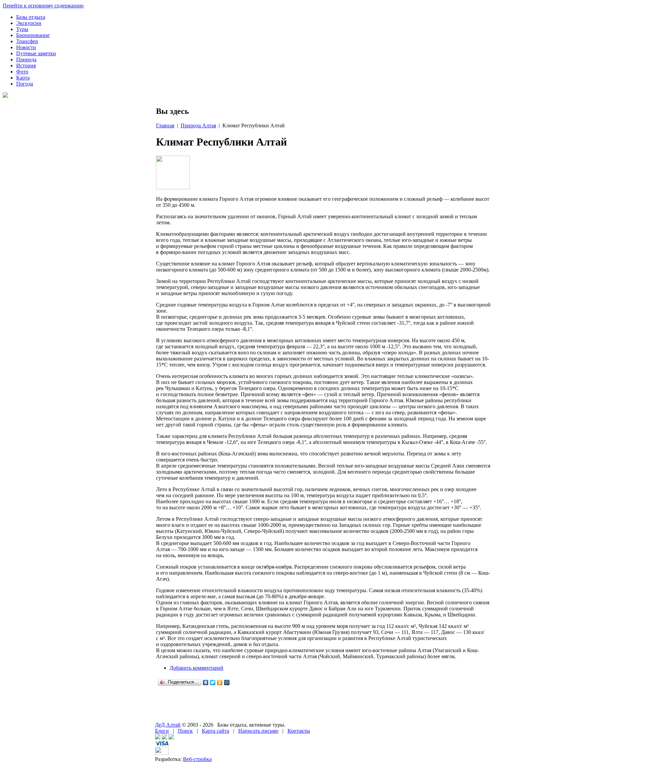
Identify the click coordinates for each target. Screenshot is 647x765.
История (26, 65)
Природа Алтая (198, 125)
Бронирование (33, 35)
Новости (26, 47)
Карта (23, 78)
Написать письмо (258, 731)
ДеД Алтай (168, 725)
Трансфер (27, 41)
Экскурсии (28, 23)
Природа (26, 59)
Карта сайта (215, 731)
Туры (22, 29)
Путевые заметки (36, 53)
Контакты (298, 731)
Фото (22, 71)
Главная (165, 125)
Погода (24, 84)
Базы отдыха (30, 17)
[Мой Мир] (226, 682)
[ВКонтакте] (205, 682)
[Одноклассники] (219, 682)
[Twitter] (212, 682)
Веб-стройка (197, 759)
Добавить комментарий (196, 668)
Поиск (185, 731)
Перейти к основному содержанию (43, 5)
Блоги (162, 731)
